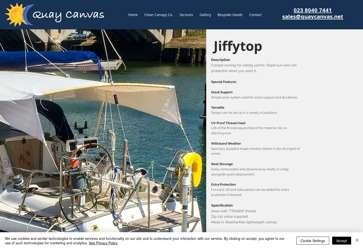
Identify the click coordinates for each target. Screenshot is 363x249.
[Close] (357, 240)
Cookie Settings (313, 240)
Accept (341, 240)
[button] (230, 15)
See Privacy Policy (103, 242)
